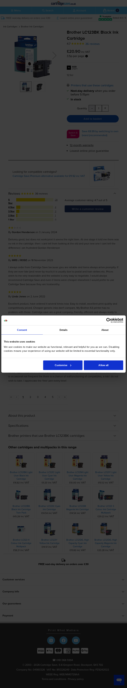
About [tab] (105, 330)
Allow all (103, 365)
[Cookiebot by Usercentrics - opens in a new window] (108, 320)
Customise (61, 365)
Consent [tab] (22, 330)
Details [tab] (64, 330)
